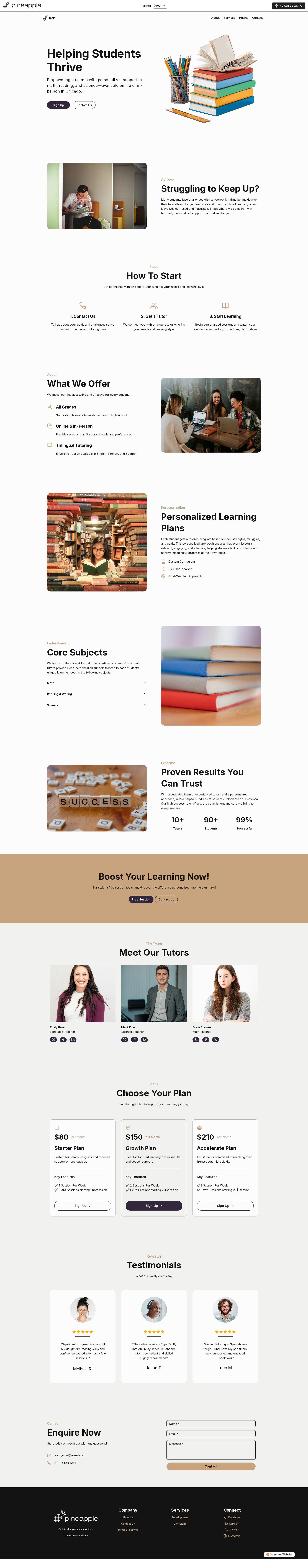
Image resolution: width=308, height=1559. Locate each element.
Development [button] (180, 1517)
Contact (211, 1466)
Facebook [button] (234, 1517)
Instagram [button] (234, 1536)
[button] (97, 683)
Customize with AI (291, 5)
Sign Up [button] (58, 105)
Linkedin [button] (234, 1523)
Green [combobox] (158, 5)
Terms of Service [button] (128, 1529)
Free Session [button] (141, 899)
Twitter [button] (234, 1529)
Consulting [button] (180, 1523)
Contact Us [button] (84, 105)
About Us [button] (127, 1517)
